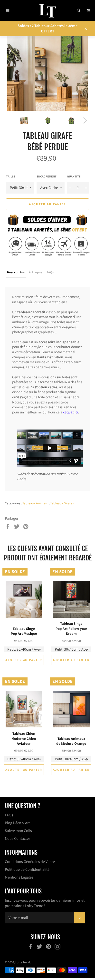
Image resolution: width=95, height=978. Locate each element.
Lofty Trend (22, 962)
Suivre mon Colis (18, 830)
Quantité (74, 176)
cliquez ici (70, 412)
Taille (10, 176)
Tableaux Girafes (62, 503)
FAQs (9, 815)
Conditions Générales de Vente (30, 861)
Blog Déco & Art (17, 822)
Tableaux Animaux (35, 503)
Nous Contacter (17, 838)
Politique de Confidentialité (27, 869)
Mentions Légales (19, 877)
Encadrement (47, 176)
